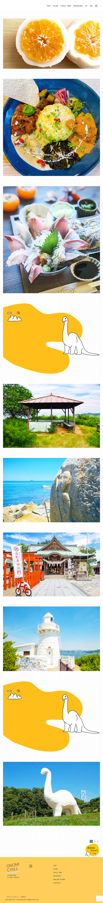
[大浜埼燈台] (51, 608)
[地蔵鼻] (51, 460)
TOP (55, 865)
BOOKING (57, 876)
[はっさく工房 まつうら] (51, 20)
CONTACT (57, 883)
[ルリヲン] (51, 80)
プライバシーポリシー (12, 897)
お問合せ (23, 897)
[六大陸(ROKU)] (51, 188)
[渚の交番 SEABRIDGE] (51, 683)
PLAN (55, 869)
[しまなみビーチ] (51, 763)
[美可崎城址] (51, 385)
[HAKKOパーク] (51, 305)
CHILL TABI (57, 872)
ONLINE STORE (59, 879)
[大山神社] (51, 534)
